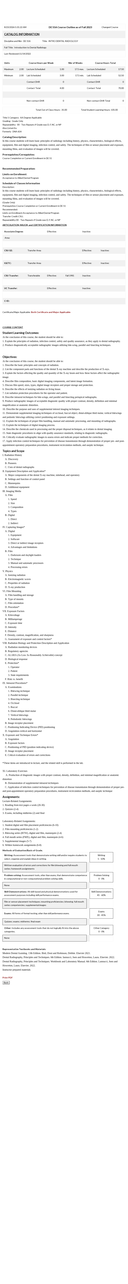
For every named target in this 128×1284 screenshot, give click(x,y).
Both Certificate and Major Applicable (50, 312)
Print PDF (7, 977)
